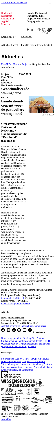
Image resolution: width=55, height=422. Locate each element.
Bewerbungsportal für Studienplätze (18, 338)
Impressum (14, 326)
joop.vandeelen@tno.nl (12, 298)
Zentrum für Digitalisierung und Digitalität (26, 365)
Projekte (25, 45)
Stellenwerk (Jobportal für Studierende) (25, 345)
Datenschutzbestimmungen (33, 326)
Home (16, 64)
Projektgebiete (36, 45)
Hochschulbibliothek (11, 361)
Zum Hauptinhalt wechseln (14, 2)
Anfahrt (5, 326)
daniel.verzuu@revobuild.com (15, 303)
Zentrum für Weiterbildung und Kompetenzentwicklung (23, 362)
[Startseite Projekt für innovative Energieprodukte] (39, 27)
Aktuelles (5, 45)
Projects (25, 64)
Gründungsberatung (28, 343)
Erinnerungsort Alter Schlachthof (17, 369)
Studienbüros (42, 358)
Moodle (14, 343)
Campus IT (27, 361)
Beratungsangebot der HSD (31, 341)
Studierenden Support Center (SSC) (18, 358)
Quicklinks (26, 36)
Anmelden (6, 419)
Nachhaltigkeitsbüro (43, 367)
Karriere (32, 346)
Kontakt (48, 45)
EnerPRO (15, 45)
